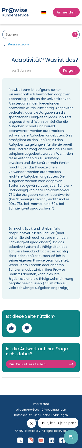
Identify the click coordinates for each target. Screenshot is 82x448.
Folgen (69, 70)
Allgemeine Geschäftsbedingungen (41, 409)
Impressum (41, 404)
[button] (66, 12)
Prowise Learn (18, 44)
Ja (11, 328)
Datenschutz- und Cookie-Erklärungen (41, 415)
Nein (27, 328)
